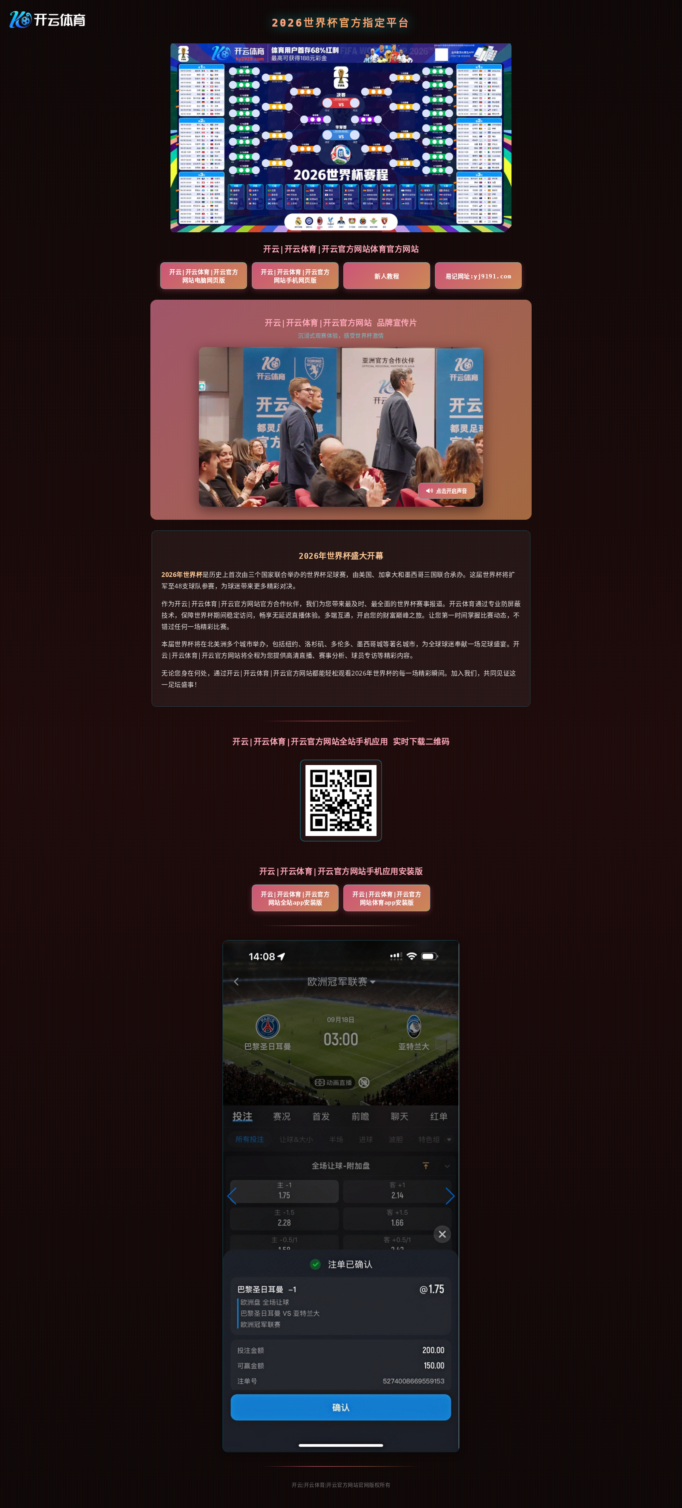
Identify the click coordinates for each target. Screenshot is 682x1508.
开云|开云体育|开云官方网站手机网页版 (295, 276)
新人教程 (387, 276)
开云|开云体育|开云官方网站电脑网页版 (203, 276)
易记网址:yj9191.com (479, 276)
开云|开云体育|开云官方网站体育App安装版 (386, 898)
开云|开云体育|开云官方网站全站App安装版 (295, 898)
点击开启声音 (451, 491)
